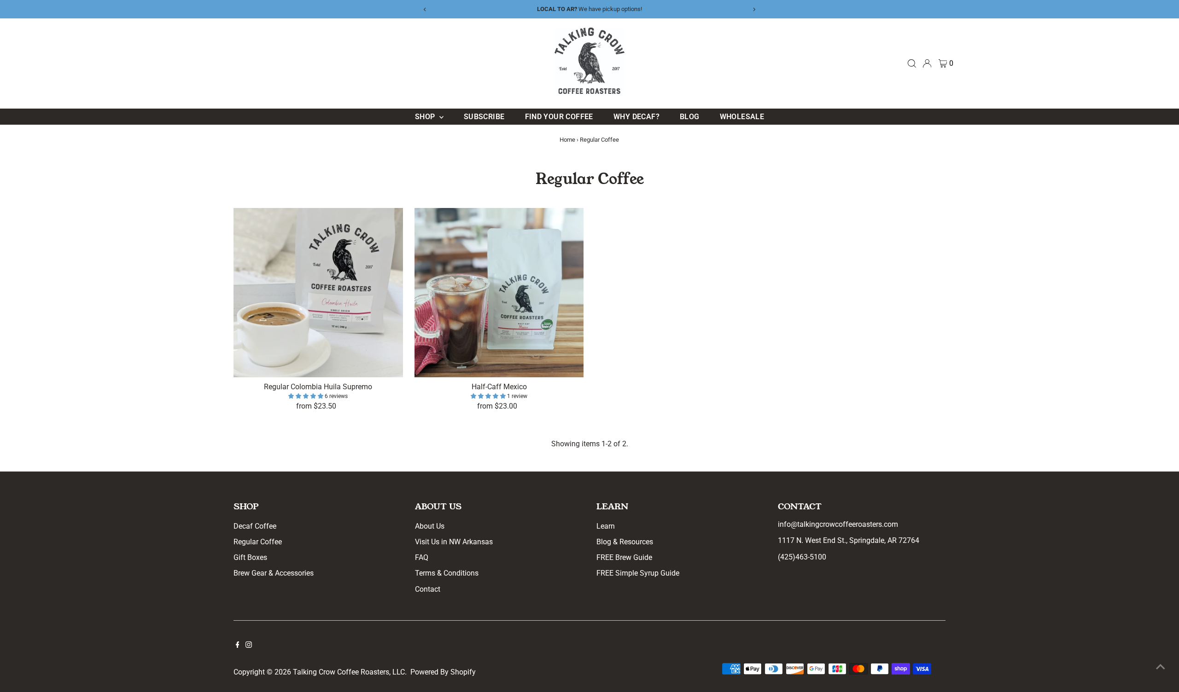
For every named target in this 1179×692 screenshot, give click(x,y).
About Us (429, 526)
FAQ (421, 557)
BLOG (690, 116)
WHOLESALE (742, 116)
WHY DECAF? (636, 116)
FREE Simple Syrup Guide (637, 573)
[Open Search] (912, 63)
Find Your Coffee (559, 116)
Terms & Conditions (447, 573)
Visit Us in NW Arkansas (454, 541)
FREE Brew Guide (624, 557)
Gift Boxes (250, 557)
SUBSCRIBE (484, 116)
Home (567, 139)
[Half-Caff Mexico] (499, 292)
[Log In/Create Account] (927, 63)
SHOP (426, 116)
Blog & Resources (624, 541)
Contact (427, 589)
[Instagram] (248, 645)
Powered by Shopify (443, 672)
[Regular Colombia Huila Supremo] (318, 292)
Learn (605, 526)
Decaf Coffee (254, 526)
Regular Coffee (257, 541)
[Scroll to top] (1160, 666)
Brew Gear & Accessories (273, 573)
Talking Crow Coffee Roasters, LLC (349, 672)
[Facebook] (237, 645)
